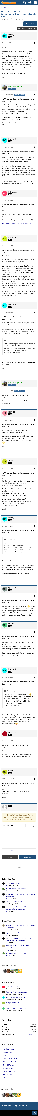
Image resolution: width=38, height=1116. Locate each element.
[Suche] (25, 3)
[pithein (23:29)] (16, 971)
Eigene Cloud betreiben (14, 901)
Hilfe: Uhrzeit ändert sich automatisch (15, 223)
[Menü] (35, 3)
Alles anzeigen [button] (18, 552)
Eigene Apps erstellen (13, 883)
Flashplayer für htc (12, 1003)
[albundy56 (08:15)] (4, 971)
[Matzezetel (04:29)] (8, 971)
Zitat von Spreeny (13, 691)
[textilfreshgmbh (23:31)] (12, 971)
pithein (8, 891)
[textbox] (19, 838)
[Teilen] (35, 28)
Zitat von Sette (12, 539)
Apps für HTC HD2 (12, 987)
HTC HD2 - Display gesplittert (16, 997)
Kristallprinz (31, 1034)
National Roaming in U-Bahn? (16, 953)
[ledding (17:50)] (19, 971)
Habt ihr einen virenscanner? (16, 889)
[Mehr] (34, 43)
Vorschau (10, 857)
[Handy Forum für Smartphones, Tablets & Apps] (8, 3)
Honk (7, 930)
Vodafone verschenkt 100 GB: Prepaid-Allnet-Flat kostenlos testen (19, 908)
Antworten (27, 857)
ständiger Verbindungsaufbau (16, 992)
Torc (7, 885)
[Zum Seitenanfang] (34, 1113)
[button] (5, 851)
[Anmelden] (30, 2)
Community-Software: (19, 1113)
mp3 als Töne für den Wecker (16, 1008)
